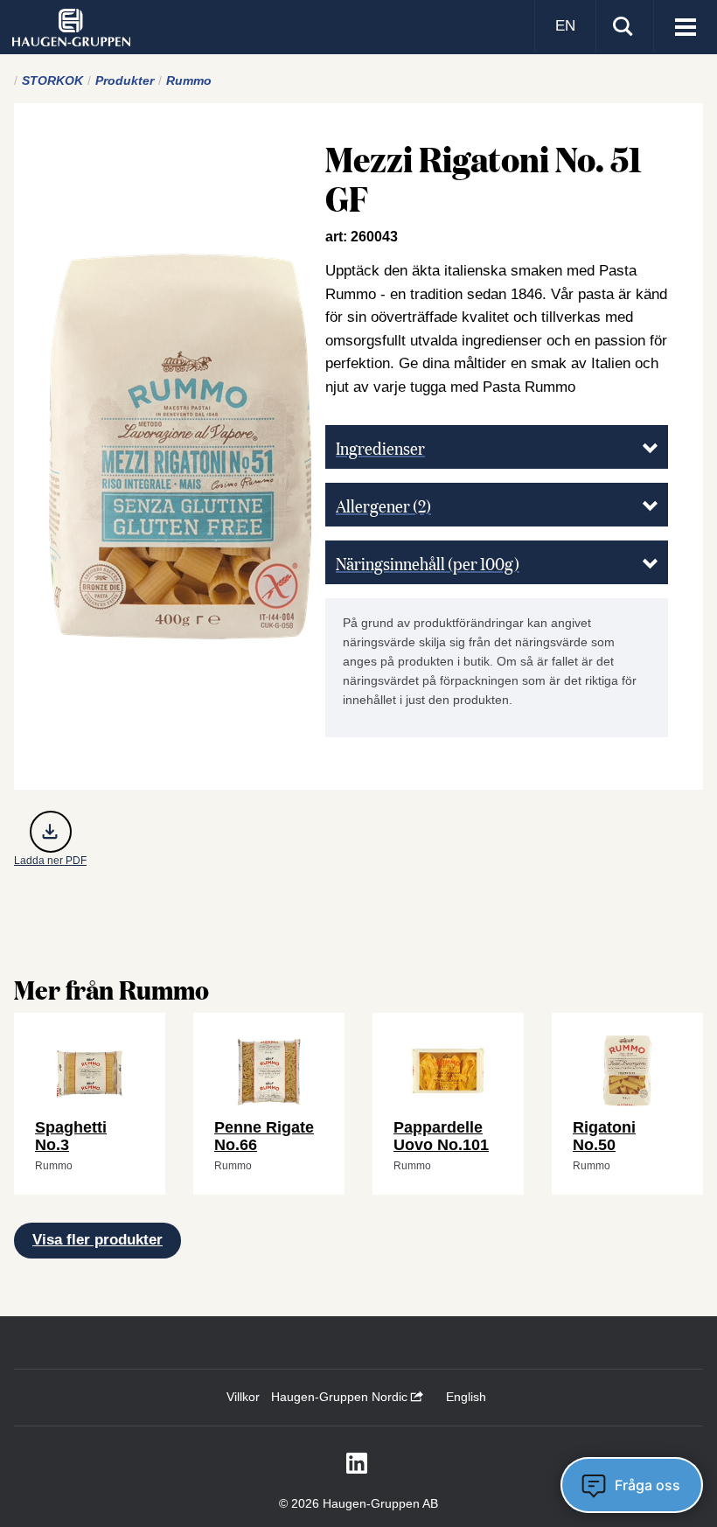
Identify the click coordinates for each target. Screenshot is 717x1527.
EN (565, 25)
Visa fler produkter (97, 1239)
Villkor (243, 1397)
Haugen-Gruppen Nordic (341, 1397)
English (466, 1397)
